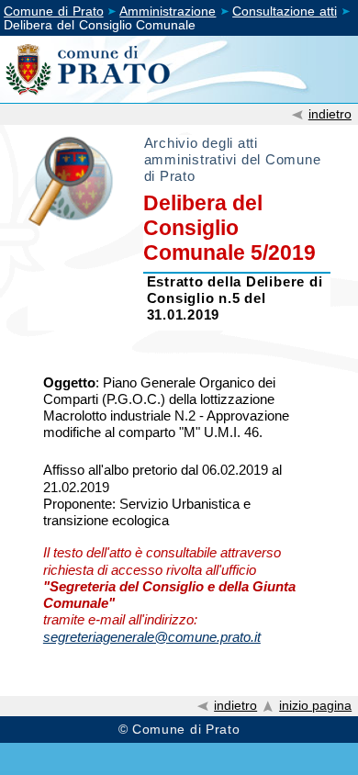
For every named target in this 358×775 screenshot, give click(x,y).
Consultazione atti (284, 11)
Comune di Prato (54, 11)
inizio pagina (315, 706)
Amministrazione (167, 11)
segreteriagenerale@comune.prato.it (152, 637)
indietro (330, 114)
